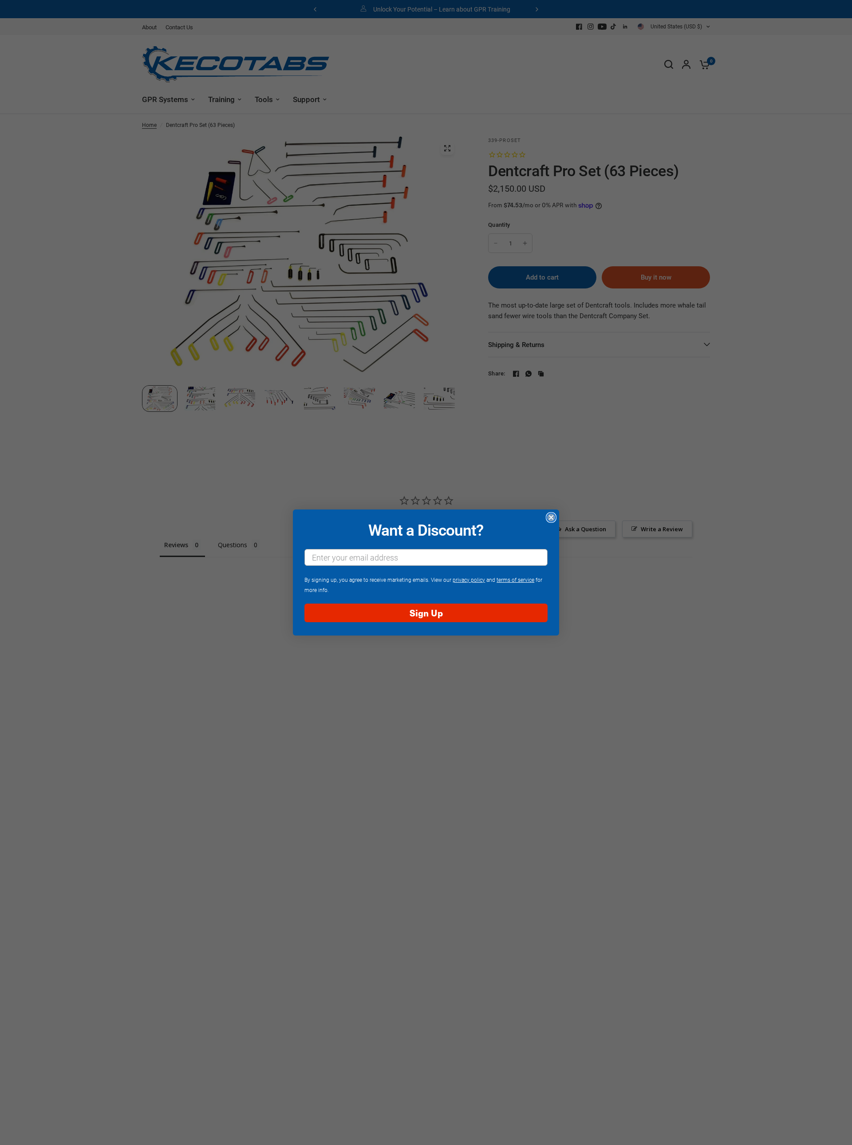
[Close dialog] (551, 517)
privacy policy (469, 579)
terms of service (515, 579)
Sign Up (426, 612)
